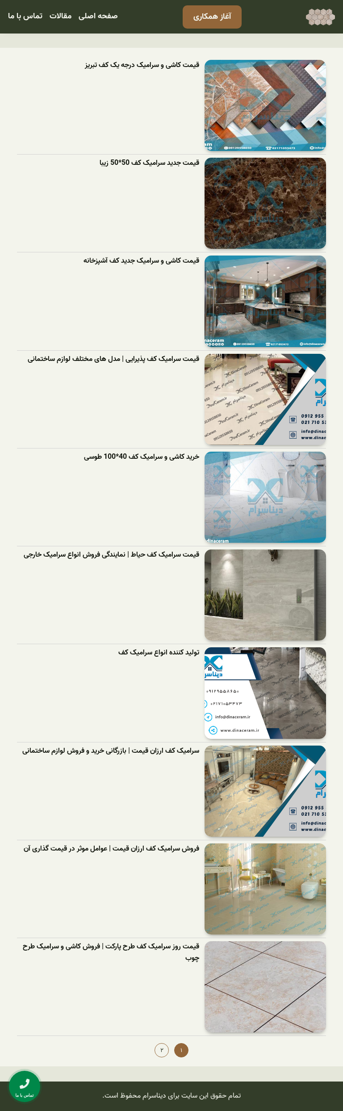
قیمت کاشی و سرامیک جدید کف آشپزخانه (141, 261)
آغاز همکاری (212, 16)
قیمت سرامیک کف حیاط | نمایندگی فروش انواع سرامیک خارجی (111, 555)
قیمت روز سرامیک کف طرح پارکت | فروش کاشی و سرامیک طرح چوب (111, 952)
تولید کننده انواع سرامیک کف (158, 652)
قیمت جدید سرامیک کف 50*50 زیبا (149, 163)
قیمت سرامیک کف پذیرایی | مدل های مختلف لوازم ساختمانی (113, 359)
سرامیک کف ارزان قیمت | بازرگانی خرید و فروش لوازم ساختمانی (110, 751)
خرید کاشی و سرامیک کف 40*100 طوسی (141, 457)
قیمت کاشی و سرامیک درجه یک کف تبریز (142, 65)
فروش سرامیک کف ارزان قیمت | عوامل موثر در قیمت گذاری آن (111, 849)
